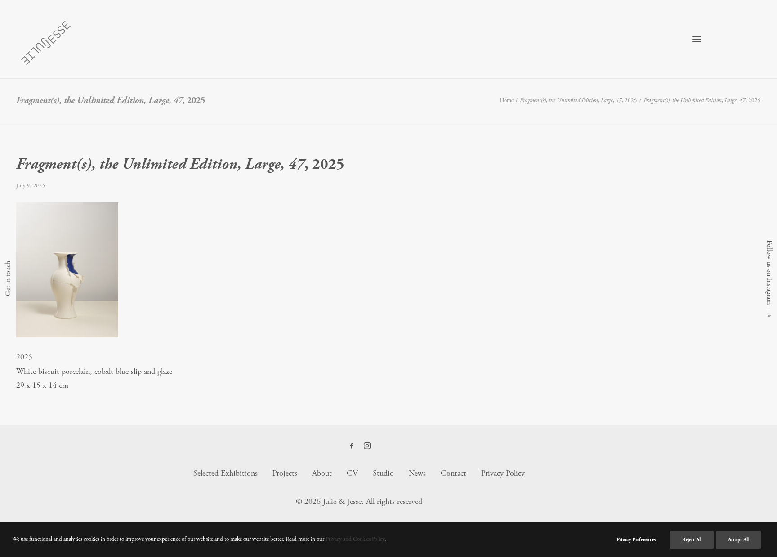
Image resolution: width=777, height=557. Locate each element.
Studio (383, 473)
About (322, 473)
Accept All (738, 539)
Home (507, 100)
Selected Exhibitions (225, 473)
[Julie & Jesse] (45, 39)
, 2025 (578, 100)
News (417, 473)
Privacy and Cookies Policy (355, 539)
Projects (284, 473)
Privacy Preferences (636, 539)
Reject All (691, 539)
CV (352, 473)
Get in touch (8, 278)
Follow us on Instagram (769, 272)
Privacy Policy (503, 473)
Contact (453, 473)
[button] (697, 39)
